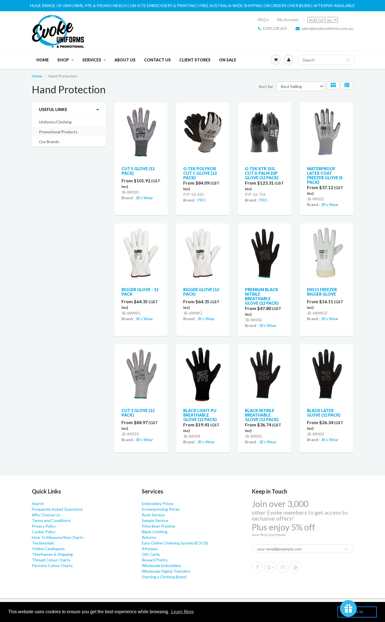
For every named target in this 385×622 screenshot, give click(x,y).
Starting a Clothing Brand (164, 576)
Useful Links (53, 109)
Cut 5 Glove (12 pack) (137, 171)
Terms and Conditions (51, 520)
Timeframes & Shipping (52, 554)
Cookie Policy (44, 531)
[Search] (348, 60)
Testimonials (43, 543)
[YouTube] (295, 567)
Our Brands (49, 141)
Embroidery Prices (158, 503)
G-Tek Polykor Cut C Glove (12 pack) (200, 173)
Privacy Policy (44, 526)
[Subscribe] (346, 549)
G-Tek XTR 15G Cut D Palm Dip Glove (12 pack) (261, 173)
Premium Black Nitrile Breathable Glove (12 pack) (261, 296)
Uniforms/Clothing (55, 121)
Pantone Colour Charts (52, 565)
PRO (201, 200)
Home (42, 59)
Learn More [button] (182, 611)
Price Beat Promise (158, 526)
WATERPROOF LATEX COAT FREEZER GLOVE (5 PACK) (325, 175)
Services (91, 59)
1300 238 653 (275, 28)
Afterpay (150, 548)
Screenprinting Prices (161, 509)
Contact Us (157, 59)
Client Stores (195, 59)
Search (38, 503)
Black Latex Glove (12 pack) (323, 412)
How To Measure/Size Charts (57, 537)
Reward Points (155, 559)
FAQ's (263, 19)
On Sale (227, 59)
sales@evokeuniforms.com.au (327, 28)
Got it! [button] (357, 612)
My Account (288, 19)
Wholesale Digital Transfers (166, 571)
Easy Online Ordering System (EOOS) (175, 543)
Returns (149, 537)
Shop (63, 59)
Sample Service (155, 520)
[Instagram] (282, 567)
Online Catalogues (48, 548)
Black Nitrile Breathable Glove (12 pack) (261, 415)
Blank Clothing (154, 531)
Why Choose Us (46, 514)
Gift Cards (151, 554)
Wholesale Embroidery (161, 565)
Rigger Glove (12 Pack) (201, 291)
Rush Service (153, 514)
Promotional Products (58, 131)
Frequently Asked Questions (57, 509)
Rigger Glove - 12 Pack (139, 291)
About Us (125, 59)
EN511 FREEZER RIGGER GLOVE (322, 291)
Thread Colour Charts (51, 559)
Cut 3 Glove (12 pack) (137, 412)
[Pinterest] (270, 567)
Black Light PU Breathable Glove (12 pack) (200, 415)
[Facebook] (257, 567)
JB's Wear (144, 197)
